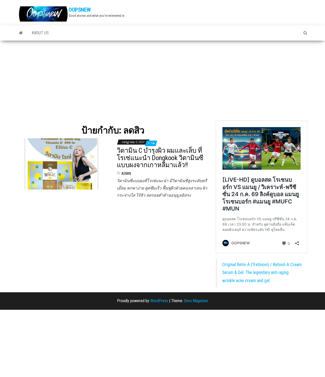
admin (126, 174)
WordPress (159, 300)
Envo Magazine (196, 300)
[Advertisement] (162, 78)
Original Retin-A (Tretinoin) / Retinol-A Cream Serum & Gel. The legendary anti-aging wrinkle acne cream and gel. (262, 272)
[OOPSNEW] (21, 33)
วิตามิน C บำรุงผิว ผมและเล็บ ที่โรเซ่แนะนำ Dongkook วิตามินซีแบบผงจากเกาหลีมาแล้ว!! (160, 158)
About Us (40, 32)
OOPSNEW (80, 10)
